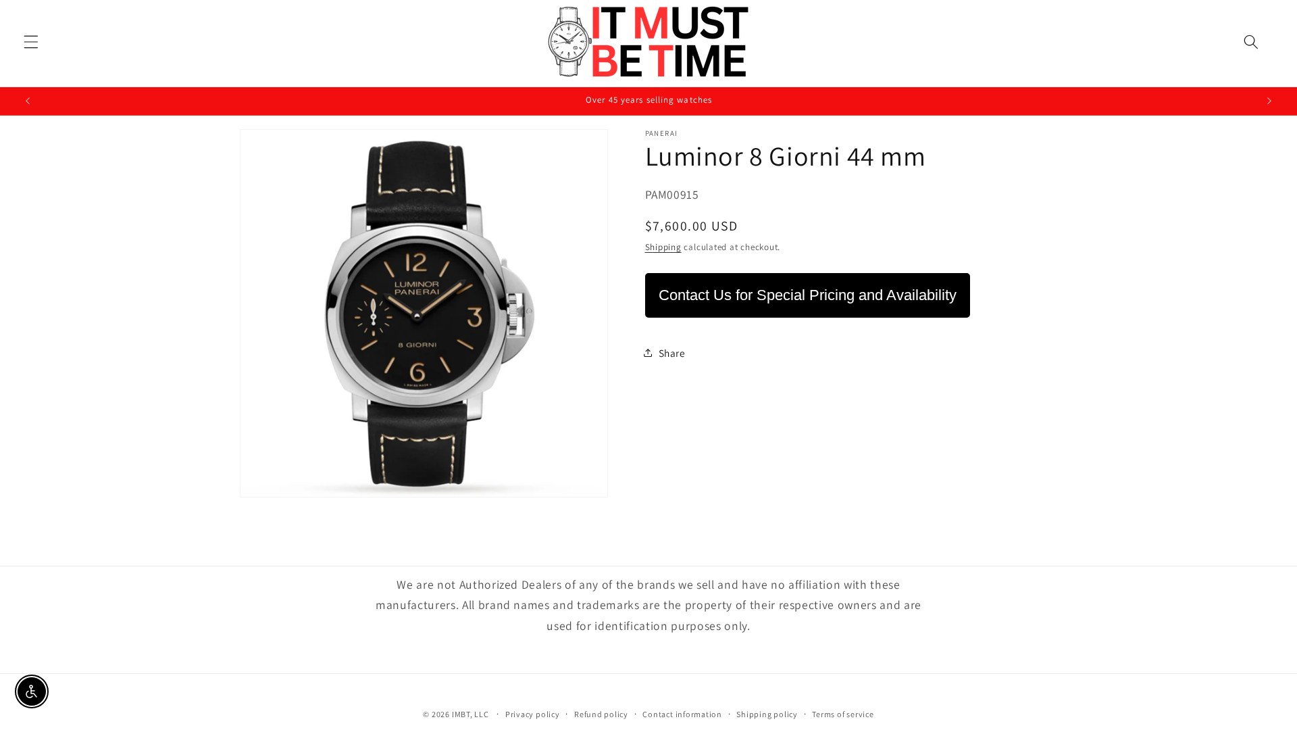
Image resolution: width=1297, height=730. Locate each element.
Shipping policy (767, 714)
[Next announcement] (1269, 101)
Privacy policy (532, 714)
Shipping (663, 247)
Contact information (682, 714)
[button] (31, 42)
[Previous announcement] (28, 101)
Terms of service (842, 714)
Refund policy (601, 714)
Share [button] (672, 353)
